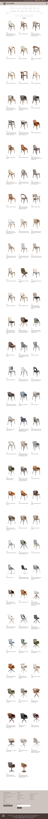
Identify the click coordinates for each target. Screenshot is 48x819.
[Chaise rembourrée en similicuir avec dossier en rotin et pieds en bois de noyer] (36, 303)
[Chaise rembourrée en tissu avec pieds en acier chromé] (24, 575)
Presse (4, 800)
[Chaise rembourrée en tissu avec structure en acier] (36, 377)
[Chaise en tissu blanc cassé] (12, 80)
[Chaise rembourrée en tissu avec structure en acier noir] (36, 426)
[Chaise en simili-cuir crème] (12, 278)
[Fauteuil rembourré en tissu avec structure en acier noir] (12, 402)
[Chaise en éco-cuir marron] (12, 204)
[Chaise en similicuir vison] (36, 204)
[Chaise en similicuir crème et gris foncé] (36, 278)
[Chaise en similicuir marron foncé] (36, 500)
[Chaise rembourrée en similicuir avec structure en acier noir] (12, 525)
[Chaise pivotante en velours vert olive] (24, 278)
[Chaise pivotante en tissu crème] (36, 673)
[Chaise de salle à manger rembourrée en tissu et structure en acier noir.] (24, 476)
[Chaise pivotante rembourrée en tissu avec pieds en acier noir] (36, 624)
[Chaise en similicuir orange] (24, 500)
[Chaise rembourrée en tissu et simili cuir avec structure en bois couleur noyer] (12, 130)
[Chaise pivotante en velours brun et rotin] (12, 747)
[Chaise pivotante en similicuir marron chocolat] (12, 772)
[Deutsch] (40, 0)
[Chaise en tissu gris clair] (12, 303)
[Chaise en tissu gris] (36, 352)
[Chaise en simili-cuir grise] (36, 105)
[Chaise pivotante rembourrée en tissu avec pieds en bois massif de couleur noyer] (36, 599)
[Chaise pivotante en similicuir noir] (24, 723)
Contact (4, 799)
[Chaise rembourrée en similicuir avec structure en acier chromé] (12, 599)
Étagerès (18, 797)
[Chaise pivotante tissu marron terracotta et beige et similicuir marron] (24, 772)
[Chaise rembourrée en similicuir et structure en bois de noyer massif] (12, 179)
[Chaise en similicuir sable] (24, 31)
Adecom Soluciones (22, 817)
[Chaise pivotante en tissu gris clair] (24, 747)
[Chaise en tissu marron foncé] (12, 352)
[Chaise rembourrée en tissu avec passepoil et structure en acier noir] (24, 352)
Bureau (18, 799)
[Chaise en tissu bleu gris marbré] (24, 402)
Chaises (18, 793)
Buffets (31, 798)
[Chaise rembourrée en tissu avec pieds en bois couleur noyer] (36, 229)
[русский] (44, 0)
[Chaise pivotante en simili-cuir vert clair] (24, 649)
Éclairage (31, 797)
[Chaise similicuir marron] (36, 476)
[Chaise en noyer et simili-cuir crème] (36, 56)
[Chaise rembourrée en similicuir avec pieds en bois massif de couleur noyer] (24, 327)
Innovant (32, 817)
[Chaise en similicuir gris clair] (12, 550)
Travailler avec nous (7, 797)
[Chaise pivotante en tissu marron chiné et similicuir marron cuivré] (12, 723)
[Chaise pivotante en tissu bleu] (12, 649)
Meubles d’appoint (20, 798)
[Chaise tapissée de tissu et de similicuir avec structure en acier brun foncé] (24, 426)
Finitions (5, 798)
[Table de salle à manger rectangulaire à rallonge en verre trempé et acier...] (24, 451)
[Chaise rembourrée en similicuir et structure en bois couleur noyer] (36, 154)
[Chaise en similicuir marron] (36, 130)
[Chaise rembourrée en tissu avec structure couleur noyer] (24, 229)
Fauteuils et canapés (34, 793)
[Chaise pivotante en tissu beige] (24, 698)
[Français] (39, 0)
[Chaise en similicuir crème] (36, 80)
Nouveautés (32, 799)
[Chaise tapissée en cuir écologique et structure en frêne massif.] (24, 105)
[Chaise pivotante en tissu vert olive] (12, 698)
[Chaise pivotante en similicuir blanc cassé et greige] (24, 673)
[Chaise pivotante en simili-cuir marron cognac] (12, 673)
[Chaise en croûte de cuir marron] (12, 154)
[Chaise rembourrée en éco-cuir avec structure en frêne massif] (24, 179)
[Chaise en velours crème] (12, 56)
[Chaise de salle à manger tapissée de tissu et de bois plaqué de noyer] (36, 327)
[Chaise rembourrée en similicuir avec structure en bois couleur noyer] (12, 31)
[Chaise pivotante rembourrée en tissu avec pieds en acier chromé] (36, 747)
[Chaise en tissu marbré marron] (36, 525)
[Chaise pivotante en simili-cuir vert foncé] (36, 649)
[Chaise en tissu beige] (24, 56)
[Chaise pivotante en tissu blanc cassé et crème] (12, 624)
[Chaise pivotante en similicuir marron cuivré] (36, 723)
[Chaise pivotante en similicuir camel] (36, 698)
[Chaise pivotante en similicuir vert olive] (12, 476)
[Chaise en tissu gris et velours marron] (12, 426)
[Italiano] (42, 0)
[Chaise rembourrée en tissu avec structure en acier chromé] (36, 575)
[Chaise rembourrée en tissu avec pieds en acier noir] (24, 377)
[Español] (35, 0)
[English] (37, 0)
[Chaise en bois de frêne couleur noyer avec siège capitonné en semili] (24, 204)
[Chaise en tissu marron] (24, 525)
